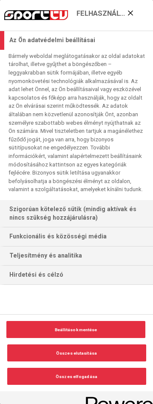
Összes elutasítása (76, 353)
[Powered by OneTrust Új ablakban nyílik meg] (116, 398)
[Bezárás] (130, 13)
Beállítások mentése (76, 329)
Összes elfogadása (76, 376)
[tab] (76, 40)
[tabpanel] (77, 125)
